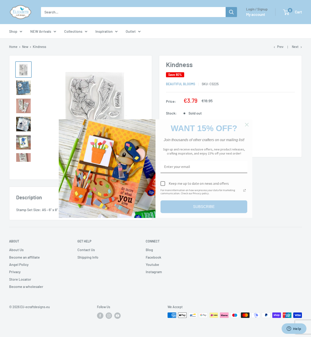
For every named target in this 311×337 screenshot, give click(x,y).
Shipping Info (87, 257)
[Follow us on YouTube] (117, 315)
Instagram (154, 272)
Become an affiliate (24, 257)
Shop (13, 31)
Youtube (152, 264)
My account (255, 14)
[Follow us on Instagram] (109, 315)
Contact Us (86, 249)
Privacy (15, 272)
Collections (73, 31)
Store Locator (20, 279)
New (25, 47)
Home (13, 47)
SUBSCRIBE (204, 207)
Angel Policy (19, 264)
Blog (149, 249)
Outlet (131, 31)
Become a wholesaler (26, 286)
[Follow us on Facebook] (100, 315)
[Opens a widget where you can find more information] (293, 329)
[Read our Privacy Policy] (244, 190)
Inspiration (104, 31)
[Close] (246, 124)
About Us (16, 249)
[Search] (231, 12)
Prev (280, 47)
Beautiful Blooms (180, 84)
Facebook (153, 257)
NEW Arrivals (40, 31)
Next (295, 47)
